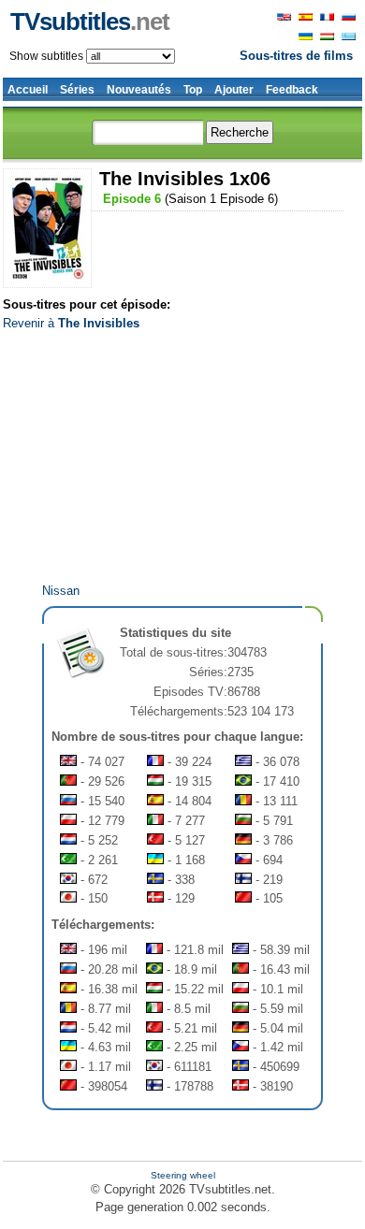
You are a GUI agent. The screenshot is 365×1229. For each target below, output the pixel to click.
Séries (77, 89)
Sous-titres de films (296, 56)
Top (192, 89)
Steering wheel (183, 1175)
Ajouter (234, 89)
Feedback (292, 89)
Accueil (27, 89)
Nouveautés (139, 89)
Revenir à (71, 323)
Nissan (61, 591)
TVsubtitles (89, 21)
